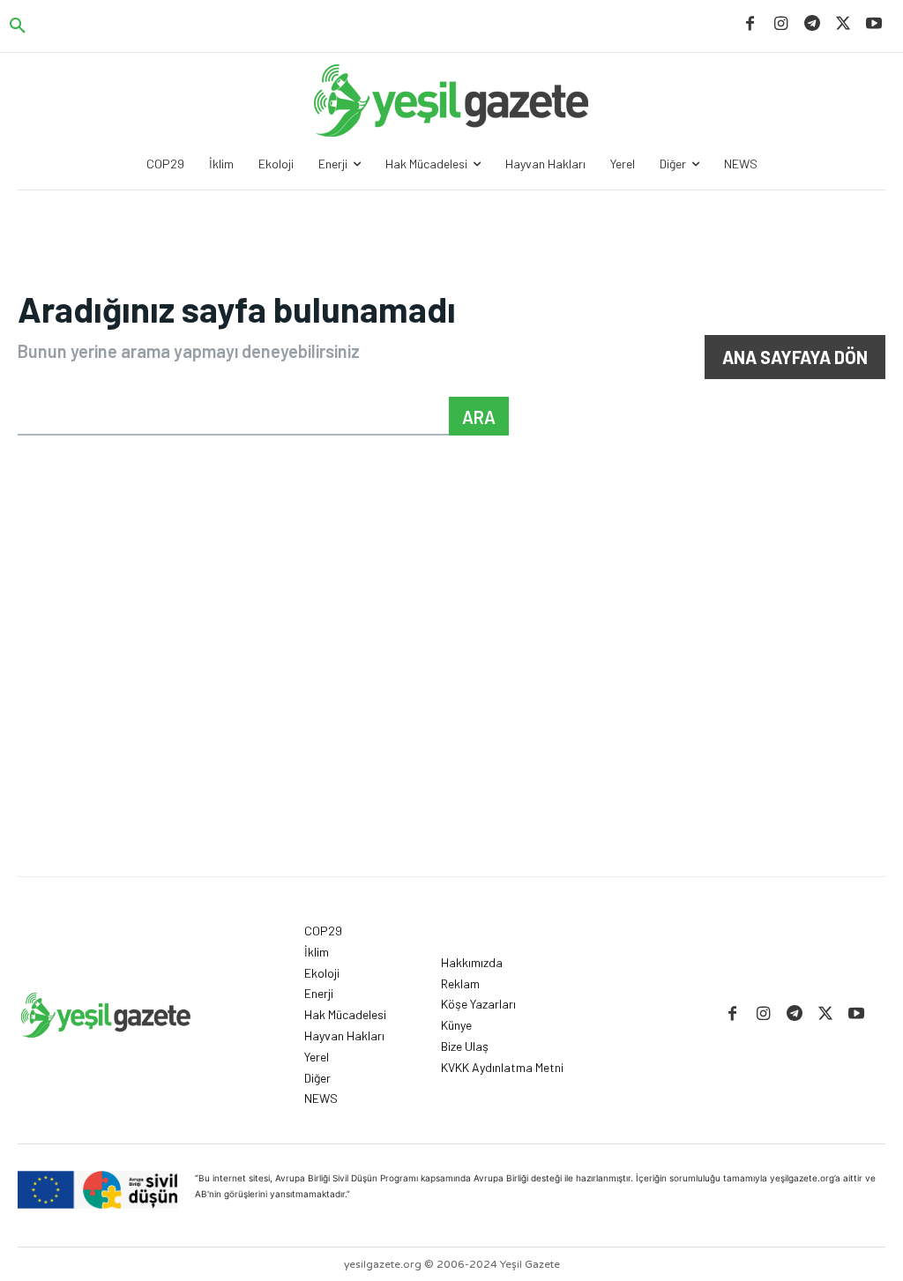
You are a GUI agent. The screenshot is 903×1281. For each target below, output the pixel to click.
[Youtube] (874, 24)
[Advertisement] (451, 744)
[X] (843, 24)
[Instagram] (781, 24)
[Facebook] (750, 24)
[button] (17, 26)
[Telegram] (812, 24)
